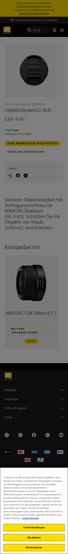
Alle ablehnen (34, 537)
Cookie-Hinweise (30, 518)
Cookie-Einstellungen (34, 527)
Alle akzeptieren (34, 547)
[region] (34, 511)
